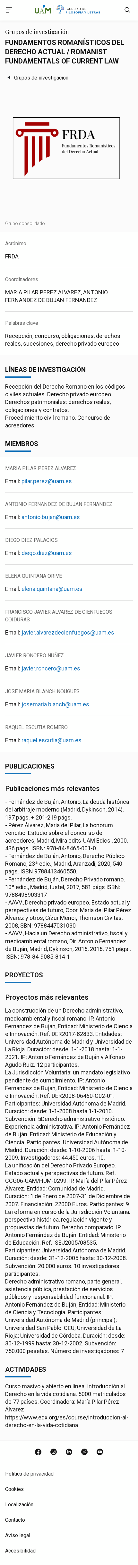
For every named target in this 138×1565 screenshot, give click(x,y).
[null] (127, 11)
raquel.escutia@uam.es (52, 740)
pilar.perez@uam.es (47, 481)
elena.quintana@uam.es (52, 588)
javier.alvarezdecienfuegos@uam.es (68, 632)
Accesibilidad (20, 1551)
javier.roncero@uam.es (51, 668)
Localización (19, 1505)
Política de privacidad (29, 1474)
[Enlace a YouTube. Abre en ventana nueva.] (100, 1452)
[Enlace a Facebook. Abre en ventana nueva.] (38, 1452)
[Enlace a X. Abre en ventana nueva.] (84, 1452)
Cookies (14, 1489)
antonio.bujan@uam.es (51, 517)
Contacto (15, 1520)
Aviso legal (17, 1535)
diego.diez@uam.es (47, 553)
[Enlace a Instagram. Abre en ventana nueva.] (53, 1452)
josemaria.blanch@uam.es (55, 704)
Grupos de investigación (41, 78)
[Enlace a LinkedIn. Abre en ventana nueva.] (69, 1452)
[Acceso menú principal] (9, 11)
